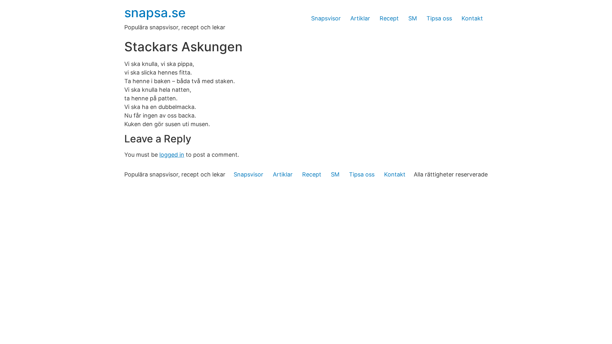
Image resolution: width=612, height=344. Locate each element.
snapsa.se (155, 12)
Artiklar (360, 18)
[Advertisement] (306, 233)
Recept (389, 18)
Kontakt (472, 18)
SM (412, 18)
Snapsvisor (326, 18)
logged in (171, 154)
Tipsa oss (439, 18)
